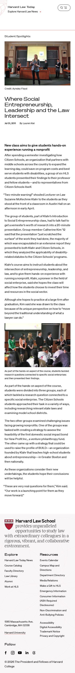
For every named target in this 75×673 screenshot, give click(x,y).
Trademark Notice (50, 631)
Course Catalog (13, 565)
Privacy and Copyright (52, 635)
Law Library (11, 576)
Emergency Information (53, 591)
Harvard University (15, 632)
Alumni (9, 581)
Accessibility (47, 622)
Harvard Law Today (21, 7)
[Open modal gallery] (37, 345)
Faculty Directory (14, 570)
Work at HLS (11, 586)
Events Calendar (49, 560)
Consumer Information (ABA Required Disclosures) (52, 601)
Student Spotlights (17, 36)
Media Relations (49, 580)
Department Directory (52, 575)
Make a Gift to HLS (50, 585)
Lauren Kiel (29, 123)
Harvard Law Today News (19, 560)
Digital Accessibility (51, 627)
